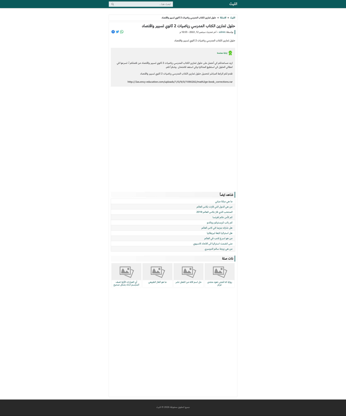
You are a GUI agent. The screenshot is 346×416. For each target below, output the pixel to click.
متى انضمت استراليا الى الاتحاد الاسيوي (212, 243)
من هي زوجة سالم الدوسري (218, 249)
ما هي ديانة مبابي (223, 201)
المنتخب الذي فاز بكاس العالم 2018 (214, 212)
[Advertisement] (173, 137)
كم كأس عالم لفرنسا (222, 217)
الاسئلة (223, 17)
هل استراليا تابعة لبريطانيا (219, 233)
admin (222, 32)
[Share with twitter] (117, 31)
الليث (233, 4)
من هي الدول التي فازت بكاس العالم (214, 207)
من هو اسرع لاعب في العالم (218, 238)
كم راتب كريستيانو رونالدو (219, 222)
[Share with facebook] (113, 31)
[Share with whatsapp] (121, 31)
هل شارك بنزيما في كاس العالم (217, 228)
